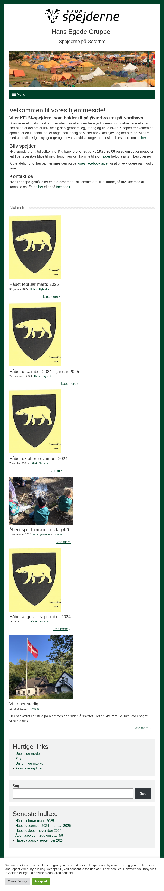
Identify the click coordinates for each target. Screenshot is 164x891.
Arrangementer (42, 534)
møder (105, 156)
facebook (63, 187)
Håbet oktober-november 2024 (38, 830)
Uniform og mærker (29, 763)
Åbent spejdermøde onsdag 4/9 (39, 835)
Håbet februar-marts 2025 (34, 821)
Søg (16, 786)
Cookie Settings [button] (18, 881)
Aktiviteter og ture (28, 768)
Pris (18, 758)
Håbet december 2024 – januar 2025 (43, 825)
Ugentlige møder (28, 753)
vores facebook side (92, 163)
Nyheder (44, 289)
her (143, 138)
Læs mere (50, 296)
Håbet (33, 289)
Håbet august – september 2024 (39, 840)
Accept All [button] (41, 881)
